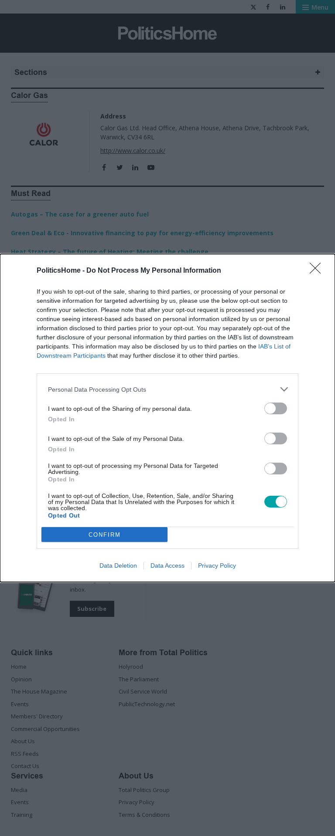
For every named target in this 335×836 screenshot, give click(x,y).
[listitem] (167, 389)
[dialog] (167, 418)
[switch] (275, 408)
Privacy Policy (217, 565)
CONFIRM (105, 534)
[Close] (318, 271)
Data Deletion (118, 565)
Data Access (167, 565)
